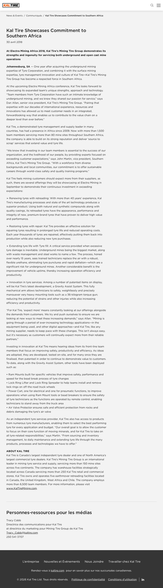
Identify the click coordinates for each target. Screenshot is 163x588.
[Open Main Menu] (159, 5)
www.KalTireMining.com (21, 488)
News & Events (14, 15)
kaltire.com (57, 570)
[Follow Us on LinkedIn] (143, 579)
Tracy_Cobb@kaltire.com (22, 532)
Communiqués (34, 15)
